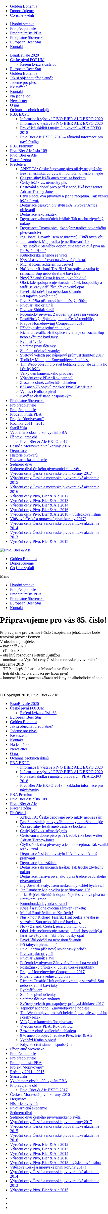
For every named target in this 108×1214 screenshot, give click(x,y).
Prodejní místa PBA (26, 33)
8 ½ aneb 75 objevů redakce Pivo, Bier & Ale (56, 387)
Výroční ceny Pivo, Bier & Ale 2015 (39, 541)
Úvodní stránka (22, 24)
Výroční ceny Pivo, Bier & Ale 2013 (39, 500)
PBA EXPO (20, 114)
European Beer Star (25, 42)
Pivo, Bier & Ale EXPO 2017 (44, 441)
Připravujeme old (23, 437)
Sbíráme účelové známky (40, 350)
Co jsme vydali (22, 15)
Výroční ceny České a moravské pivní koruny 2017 (51, 473)
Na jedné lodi (20, 96)
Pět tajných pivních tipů (39, 296)
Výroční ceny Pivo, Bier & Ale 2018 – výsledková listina (55, 514)
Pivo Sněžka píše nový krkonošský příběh (53, 300)
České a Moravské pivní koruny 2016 (40, 446)
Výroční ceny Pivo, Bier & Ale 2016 (39, 510)
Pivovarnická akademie (28, 460)
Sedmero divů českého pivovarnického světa (45, 469)
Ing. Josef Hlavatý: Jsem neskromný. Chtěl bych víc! (62, 237)
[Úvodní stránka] (15, 550)
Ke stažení (18, 87)
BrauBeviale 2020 (24, 55)
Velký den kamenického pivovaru (46, 373)
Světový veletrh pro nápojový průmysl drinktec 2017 (62, 355)
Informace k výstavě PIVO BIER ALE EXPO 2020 (61, 119)
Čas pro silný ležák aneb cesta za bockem (53, 178)
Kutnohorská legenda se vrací (43, 255)
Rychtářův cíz (31, 341)
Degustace (18, 450)
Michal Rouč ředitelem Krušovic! (46, 264)
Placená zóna (20, 160)
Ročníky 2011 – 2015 (27, 423)
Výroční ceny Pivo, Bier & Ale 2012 (39, 496)
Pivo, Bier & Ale (23, 155)
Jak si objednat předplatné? (31, 78)
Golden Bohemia (23, 6)
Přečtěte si (18, 164)
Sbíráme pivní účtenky (38, 346)
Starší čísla (18, 428)
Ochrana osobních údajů (29, 110)
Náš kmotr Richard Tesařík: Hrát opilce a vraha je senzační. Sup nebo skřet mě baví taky (59, 271)
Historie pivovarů (24, 455)
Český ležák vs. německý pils (43, 182)
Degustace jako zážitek (38, 214)
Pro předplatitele (23, 28)
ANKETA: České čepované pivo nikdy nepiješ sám (61, 169)
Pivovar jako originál (36, 305)
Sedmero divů (21, 464)
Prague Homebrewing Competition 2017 (52, 323)
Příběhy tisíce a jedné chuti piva (45, 328)
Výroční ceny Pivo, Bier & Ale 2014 (39, 505)
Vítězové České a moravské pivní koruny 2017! (48, 519)
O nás (14, 105)
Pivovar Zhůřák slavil (37, 310)
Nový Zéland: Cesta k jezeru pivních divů (53, 278)
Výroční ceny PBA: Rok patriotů (46, 378)
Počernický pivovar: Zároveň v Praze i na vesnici (59, 314)
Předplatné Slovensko (27, 37)
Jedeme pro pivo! (23, 82)
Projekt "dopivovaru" (27, 419)
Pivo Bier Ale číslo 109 (28, 150)
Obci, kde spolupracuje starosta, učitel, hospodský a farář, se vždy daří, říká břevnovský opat (61, 284)
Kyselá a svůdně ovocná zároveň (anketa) (53, 260)
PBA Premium (21, 146)
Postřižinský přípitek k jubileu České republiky (57, 319)
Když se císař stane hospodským (46, 396)
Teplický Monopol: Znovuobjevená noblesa (54, 360)
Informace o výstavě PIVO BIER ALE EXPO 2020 (61, 123)
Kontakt (16, 46)
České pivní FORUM (27, 60)
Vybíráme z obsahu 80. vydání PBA (38, 432)
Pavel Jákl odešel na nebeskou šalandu (50, 291)
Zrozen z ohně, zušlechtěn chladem (48, 382)
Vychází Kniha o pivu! (38, 391)
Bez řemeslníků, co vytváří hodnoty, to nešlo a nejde (61, 173)
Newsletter (18, 100)
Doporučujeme (22, 11)
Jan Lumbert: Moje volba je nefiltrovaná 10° (55, 241)
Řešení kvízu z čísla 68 (38, 64)
